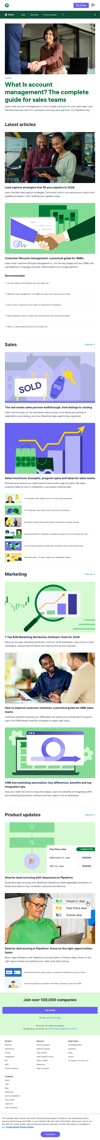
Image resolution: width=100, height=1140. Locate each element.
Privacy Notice (27, 1127)
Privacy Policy (71, 1029)
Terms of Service (54, 1029)
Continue (50, 1134)
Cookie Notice (12, 1127)
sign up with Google (51, 1017)
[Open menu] (93, 5)
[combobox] (63, 15)
